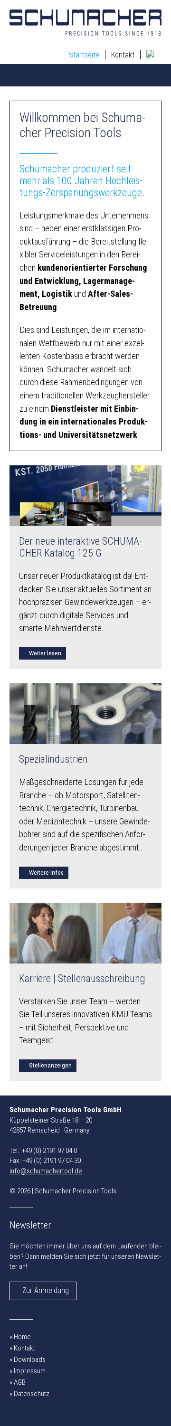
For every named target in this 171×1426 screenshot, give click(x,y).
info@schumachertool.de (46, 1171)
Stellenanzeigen (50, 1065)
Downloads (30, 1359)
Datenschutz (31, 1393)
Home (22, 1336)
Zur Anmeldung (45, 1290)
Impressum (30, 1371)
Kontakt (122, 54)
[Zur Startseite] (86, 22)
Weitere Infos (46, 872)
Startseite (84, 54)
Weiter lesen (45, 653)
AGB (20, 1382)
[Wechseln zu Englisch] (151, 54)
